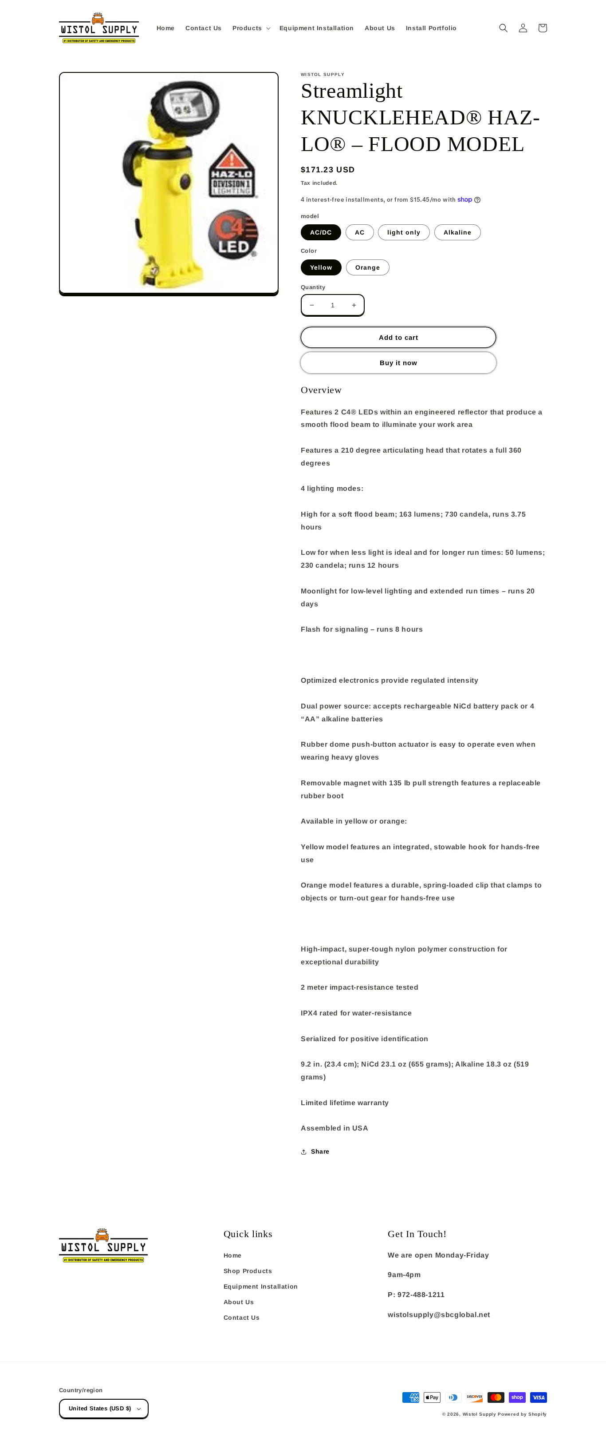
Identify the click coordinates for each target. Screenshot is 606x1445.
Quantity (313, 287)
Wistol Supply (479, 1414)
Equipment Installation (261, 1286)
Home (233, 1255)
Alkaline (458, 232)
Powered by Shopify (522, 1414)
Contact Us (242, 1317)
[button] (250, 28)
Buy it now (398, 362)
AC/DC (321, 232)
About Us (239, 1302)
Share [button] (320, 1151)
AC (360, 232)
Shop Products (248, 1270)
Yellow (321, 267)
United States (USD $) (100, 1408)
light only (404, 232)
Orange (367, 267)
